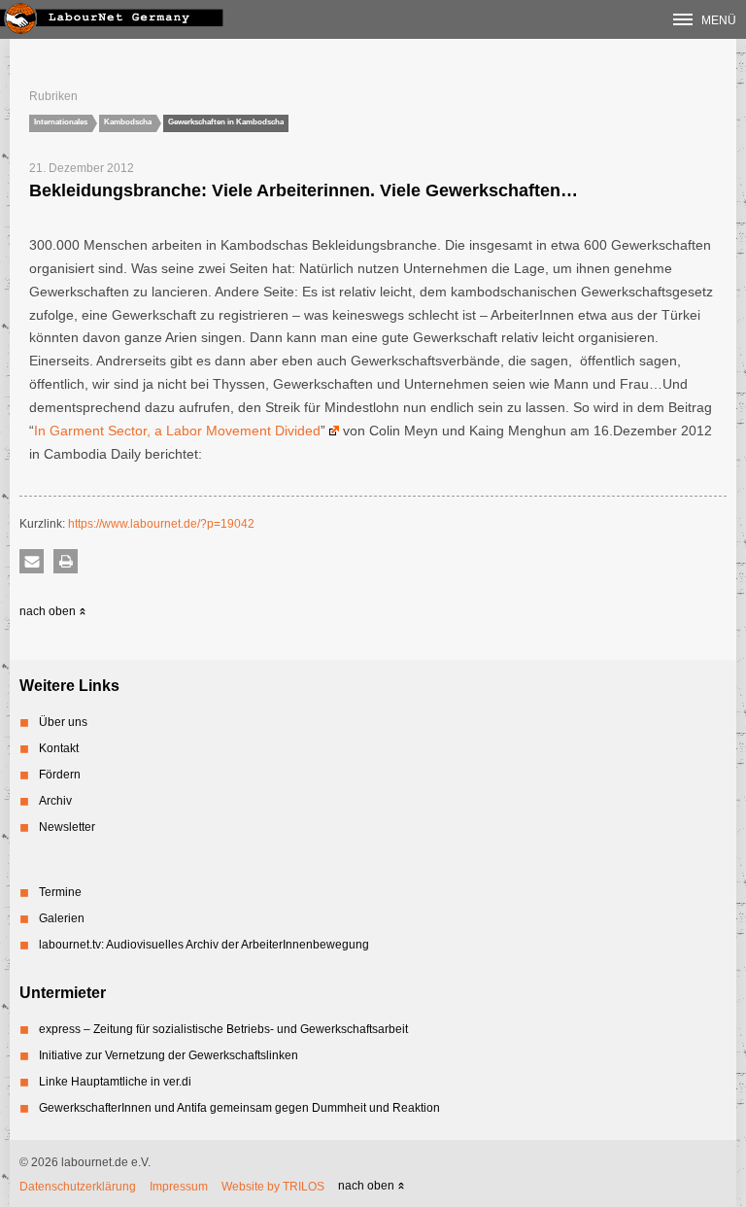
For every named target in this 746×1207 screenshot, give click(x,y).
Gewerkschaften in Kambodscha (226, 122)
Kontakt (59, 748)
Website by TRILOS (272, 1186)
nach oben (49, 611)
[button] (31, 561)
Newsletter (67, 827)
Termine (60, 892)
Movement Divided (263, 430)
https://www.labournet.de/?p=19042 (161, 524)
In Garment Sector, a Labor (120, 430)
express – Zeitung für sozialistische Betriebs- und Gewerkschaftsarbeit (223, 1029)
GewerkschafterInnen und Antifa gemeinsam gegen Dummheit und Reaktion (239, 1108)
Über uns (63, 722)
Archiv (55, 801)
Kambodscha (128, 122)
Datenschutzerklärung (77, 1186)
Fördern (60, 774)
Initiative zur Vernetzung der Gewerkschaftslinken (168, 1055)
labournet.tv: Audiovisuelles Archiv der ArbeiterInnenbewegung (204, 944)
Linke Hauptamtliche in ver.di (115, 1081)
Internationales (60, 122)
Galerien (62, 918)
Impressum (179, 1186)
